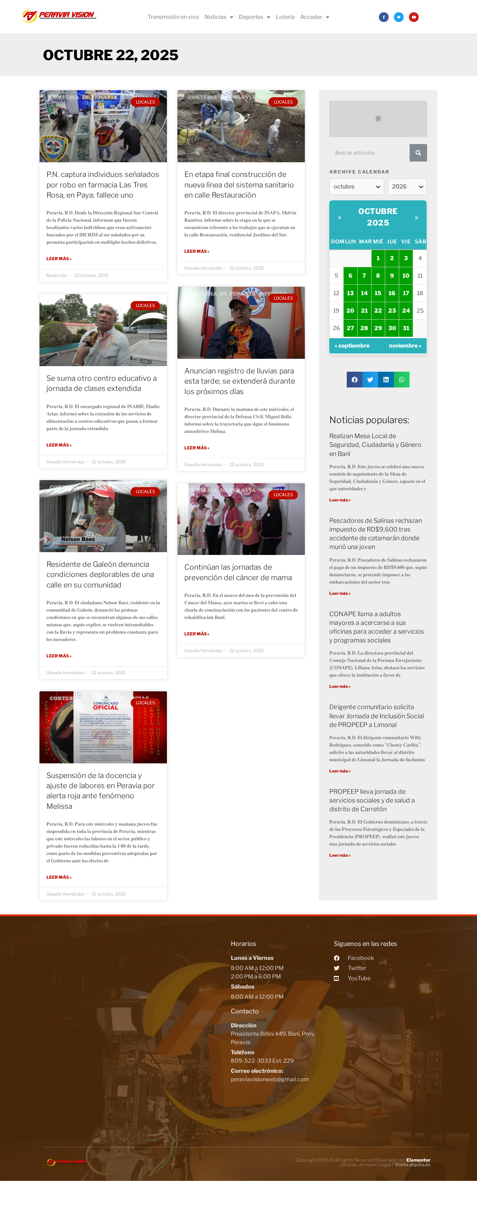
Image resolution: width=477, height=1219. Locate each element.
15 (378, 293)
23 (392, 310)
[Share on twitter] (370, 379)
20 (350, 310)
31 (406, 328)
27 (350, 328)
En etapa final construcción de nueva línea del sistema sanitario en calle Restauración (239, 184)
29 (378, 328)
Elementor (418, 1160)
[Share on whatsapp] (402, 379)
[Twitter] (399, 17)
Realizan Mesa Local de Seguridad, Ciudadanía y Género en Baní (375, 444)
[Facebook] (384, 17)
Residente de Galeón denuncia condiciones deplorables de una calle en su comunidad (100, 574)
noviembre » (405, 345)
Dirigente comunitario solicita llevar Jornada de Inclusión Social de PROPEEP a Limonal (376, 715)
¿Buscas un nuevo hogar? (385, 1164)
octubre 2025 (378, 217)
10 (406, 275)
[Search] (418, 153)
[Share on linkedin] (386, 379)
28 (364, 328)
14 (364, 293)
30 (392, 328)
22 (378, 310)
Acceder (311, 17)
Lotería (285, 17)
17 (406, 293)
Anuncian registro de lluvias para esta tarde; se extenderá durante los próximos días (239, 381)
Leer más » (59, 258)
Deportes (251, 17)
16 (392, 293)
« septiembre (352, 345)
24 (406, 310)
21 (364, 310)
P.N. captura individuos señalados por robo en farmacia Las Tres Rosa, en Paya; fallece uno (102, 184)
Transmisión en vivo (173, 17)
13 (350, 293)
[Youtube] (414, 17)
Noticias (215, 17)
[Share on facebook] (354, 379)
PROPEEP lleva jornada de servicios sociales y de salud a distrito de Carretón (372, 800)
